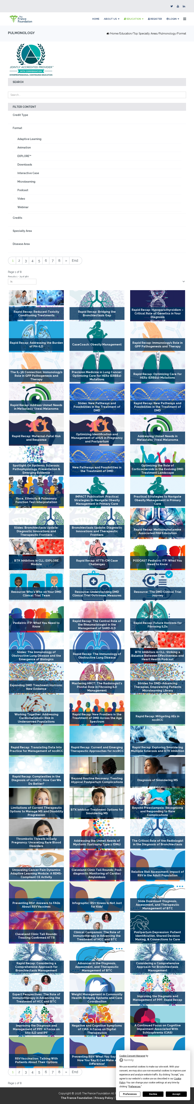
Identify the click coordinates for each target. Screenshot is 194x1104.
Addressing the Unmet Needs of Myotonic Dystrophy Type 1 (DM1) (97, 842)
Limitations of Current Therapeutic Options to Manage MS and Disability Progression (36, 811)
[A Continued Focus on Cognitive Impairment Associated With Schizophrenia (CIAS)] (157, 1021)
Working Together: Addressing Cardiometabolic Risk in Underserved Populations (36, 718)
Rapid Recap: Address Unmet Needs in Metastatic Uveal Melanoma (36, 406)
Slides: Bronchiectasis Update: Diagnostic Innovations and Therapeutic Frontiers (36, 531)
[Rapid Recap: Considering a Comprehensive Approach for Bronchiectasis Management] (36, 959)
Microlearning (26, 181)
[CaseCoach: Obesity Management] (97, 336)
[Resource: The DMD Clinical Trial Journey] (157, 585)
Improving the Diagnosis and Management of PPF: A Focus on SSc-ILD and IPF (36, 1029)
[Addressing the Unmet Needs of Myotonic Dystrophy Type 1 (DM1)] (97, 834)
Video (21, 198)
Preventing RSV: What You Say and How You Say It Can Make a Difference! (97, 1060)
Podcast (22, 190)
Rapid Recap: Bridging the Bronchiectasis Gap (97, 313)
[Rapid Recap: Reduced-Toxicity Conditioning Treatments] (36, 305)
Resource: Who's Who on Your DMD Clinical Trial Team (36, 593)
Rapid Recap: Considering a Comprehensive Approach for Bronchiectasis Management (36, 967)
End (75, 261)
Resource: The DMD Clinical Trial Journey (157, 593)
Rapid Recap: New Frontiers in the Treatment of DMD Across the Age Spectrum (97, 718)
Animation (24, 147)
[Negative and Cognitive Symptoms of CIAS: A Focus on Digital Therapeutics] (97, 1021)
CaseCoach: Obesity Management (97, 344)
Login (173, 18)
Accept (176, 1094)
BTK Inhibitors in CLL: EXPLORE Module (36, 562)
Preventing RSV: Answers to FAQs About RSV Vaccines (36, 904)
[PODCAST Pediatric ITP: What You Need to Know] (157, 554)
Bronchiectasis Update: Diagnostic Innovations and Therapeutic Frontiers (97, 531)
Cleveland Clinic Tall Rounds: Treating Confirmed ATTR (36, 935)
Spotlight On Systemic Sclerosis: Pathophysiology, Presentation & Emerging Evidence (36, 469)
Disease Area (21, 243)
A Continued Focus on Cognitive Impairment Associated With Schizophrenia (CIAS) (158, 1029)
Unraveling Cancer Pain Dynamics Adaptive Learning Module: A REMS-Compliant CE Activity (36, 873)
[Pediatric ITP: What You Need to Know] (36, 616)
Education (133, 18)
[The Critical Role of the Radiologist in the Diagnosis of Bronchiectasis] (157, 834)
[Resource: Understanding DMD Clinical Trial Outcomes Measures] (97, 585)
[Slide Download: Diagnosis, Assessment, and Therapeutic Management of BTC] (157, 896)
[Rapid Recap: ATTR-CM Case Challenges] (97, 554)
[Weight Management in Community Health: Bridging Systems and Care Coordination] (97, 990)
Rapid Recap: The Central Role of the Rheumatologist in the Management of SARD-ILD (97, 624)
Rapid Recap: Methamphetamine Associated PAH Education (157, 531)
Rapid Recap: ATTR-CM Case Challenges (97, 562)
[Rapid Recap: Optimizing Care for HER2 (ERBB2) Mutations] (157, 367)
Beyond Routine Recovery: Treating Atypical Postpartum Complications (97, 780)
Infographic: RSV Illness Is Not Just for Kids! (97, 904)
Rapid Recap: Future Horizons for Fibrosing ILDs (158, 624)
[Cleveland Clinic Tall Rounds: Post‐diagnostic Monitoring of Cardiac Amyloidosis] (97, 865)
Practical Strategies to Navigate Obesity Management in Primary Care (157, 500)
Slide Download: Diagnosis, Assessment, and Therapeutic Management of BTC (157, 904)
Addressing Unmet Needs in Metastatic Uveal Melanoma (157, 437)
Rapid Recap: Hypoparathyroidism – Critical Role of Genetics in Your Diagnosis (157, 313)
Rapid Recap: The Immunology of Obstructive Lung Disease (97, 655)
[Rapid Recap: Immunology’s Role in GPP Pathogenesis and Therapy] (157, 336)
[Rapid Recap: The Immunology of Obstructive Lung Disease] (97, 647)
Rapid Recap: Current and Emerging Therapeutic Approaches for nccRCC (97, 749)
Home (95, 18)
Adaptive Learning (29, 139)
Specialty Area (22, 230)
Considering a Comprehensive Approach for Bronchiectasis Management (157, 967)
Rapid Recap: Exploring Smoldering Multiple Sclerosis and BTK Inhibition (157, 749)
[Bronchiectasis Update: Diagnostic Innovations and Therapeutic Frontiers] (97, 523)
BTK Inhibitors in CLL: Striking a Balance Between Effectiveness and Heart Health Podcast (157, 656)
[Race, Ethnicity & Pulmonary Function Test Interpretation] (36, 492)
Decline (153, 1094)
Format (17, 128)
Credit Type (20, 114)
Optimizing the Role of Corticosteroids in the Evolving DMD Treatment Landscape (157, 469)
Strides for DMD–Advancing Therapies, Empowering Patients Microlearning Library (157, 687)
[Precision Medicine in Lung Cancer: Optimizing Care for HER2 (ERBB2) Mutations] (97, 367)
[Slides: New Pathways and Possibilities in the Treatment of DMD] (97, 399)
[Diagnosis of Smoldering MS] (157, 772)
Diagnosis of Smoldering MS (157, 780)
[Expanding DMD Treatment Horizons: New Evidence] (36, 679)
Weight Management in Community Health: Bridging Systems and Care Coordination (96, 998)
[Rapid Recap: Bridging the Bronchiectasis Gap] (97, 305)
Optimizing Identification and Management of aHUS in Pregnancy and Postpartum (97, 438)
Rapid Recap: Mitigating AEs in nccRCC (157, 718)
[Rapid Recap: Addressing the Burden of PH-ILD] (36, 336)
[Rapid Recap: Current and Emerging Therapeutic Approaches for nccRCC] (97, 741)
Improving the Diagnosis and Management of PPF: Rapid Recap (157, 998)
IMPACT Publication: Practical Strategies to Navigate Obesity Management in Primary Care (97, 500)
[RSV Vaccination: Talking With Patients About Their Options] (36, 1052)
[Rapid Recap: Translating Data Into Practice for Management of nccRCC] (36, 741)
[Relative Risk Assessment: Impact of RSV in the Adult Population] (157, 865)
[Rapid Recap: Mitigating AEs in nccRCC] (157, 710)
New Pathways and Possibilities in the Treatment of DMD (96, 469)
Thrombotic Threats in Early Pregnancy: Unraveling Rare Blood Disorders (36, 842)
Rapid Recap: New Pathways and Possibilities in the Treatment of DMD (157, 407)
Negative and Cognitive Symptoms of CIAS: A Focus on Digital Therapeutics (97, 1029)
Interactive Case (28, 173)
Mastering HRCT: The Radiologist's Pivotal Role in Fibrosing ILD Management (97, 687)
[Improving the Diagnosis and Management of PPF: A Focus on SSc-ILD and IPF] (36, 1021)
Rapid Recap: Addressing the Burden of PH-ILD (36, 344)
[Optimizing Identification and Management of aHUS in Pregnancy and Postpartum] (97, 430)
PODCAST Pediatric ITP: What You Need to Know (157, 562)
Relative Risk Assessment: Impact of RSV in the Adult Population (157, 873)
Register (156, 18)
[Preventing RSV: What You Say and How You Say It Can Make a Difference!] (97, 1052)
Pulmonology (167, 33)
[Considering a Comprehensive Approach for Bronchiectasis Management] (157, 959)
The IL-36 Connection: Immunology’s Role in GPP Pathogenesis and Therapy (36, 375)
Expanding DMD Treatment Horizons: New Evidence (36, 686)
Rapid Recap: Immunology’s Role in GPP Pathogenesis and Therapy (157, 344)
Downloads (24, 164)
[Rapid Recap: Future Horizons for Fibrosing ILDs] (157, 616)
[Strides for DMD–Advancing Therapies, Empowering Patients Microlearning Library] (157, 679)
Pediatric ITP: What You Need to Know (36, 624)
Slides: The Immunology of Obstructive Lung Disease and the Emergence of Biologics (36, 656)
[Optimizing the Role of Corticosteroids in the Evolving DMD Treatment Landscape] (157, 461)
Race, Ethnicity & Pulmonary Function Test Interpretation (36, 500)
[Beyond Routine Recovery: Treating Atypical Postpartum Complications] (97, 772)
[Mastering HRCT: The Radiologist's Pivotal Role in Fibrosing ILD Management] (97, 679)
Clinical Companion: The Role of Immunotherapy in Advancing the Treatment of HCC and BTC (97, 936)
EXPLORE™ (24, 156)
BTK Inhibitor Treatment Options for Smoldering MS (97, 811)
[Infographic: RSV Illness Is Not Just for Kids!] (97, 896)
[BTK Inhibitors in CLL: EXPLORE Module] (36, 554)
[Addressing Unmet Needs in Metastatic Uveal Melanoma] (157, 430)
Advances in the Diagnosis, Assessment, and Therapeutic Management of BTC (97, 967)
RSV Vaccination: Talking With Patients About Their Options (36, 1060)
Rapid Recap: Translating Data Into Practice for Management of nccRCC (36, 749)
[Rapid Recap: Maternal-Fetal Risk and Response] (36, 430)
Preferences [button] (135, 1086)
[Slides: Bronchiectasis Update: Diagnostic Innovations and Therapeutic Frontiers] (36, 523)
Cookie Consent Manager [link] (132, 1056)
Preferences (130, 1094)
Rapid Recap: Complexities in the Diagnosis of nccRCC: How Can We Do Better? (36, 780)
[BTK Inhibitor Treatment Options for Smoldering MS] (97, 803)
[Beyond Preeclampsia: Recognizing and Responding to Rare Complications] (157, 803)
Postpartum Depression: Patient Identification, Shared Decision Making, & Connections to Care (157, 936)
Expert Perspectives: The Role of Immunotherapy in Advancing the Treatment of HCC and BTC (36, 998)
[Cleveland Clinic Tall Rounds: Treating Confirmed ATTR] (36, 927)
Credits (17, 217)
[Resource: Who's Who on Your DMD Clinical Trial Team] (36, 585)
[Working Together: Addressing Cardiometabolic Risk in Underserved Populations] (36, 710)
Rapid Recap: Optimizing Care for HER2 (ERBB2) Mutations (157, 375)
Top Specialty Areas (145, 33)
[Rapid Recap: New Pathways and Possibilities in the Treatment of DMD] (157, 399)
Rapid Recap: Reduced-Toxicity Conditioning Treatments (36, 313)
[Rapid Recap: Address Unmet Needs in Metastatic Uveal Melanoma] (36, 399)
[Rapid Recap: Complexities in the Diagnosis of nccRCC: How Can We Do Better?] (36, 772)
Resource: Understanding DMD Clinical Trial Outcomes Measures (96, 593)
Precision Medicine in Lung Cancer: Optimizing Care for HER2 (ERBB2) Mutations (97, 375)
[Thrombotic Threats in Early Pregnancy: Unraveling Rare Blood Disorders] (36, 834)
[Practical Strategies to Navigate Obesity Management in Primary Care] (157, 492)
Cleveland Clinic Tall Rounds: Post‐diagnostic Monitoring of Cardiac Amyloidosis (97, 873)
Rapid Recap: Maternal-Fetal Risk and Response (36, 437)
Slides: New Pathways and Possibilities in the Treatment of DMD (97, 407)
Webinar (22, 207)
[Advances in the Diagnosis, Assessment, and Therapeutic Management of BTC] (97, 959)
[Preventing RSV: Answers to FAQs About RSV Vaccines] (36, 896)
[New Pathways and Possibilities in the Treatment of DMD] (97, 461)
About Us (110, 18)
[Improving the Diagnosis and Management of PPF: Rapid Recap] (157, 990)
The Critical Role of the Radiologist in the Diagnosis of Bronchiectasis (157, 842)
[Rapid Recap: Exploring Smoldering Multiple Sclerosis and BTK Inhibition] (157, 741)
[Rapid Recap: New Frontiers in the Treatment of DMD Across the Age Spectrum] (97, 710)
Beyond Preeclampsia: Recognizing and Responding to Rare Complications (157, 811)
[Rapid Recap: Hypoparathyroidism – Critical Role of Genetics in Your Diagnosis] (157, 305)
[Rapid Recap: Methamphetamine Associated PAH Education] (157, 523)
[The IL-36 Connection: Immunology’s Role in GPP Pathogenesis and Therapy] (36, 367)
